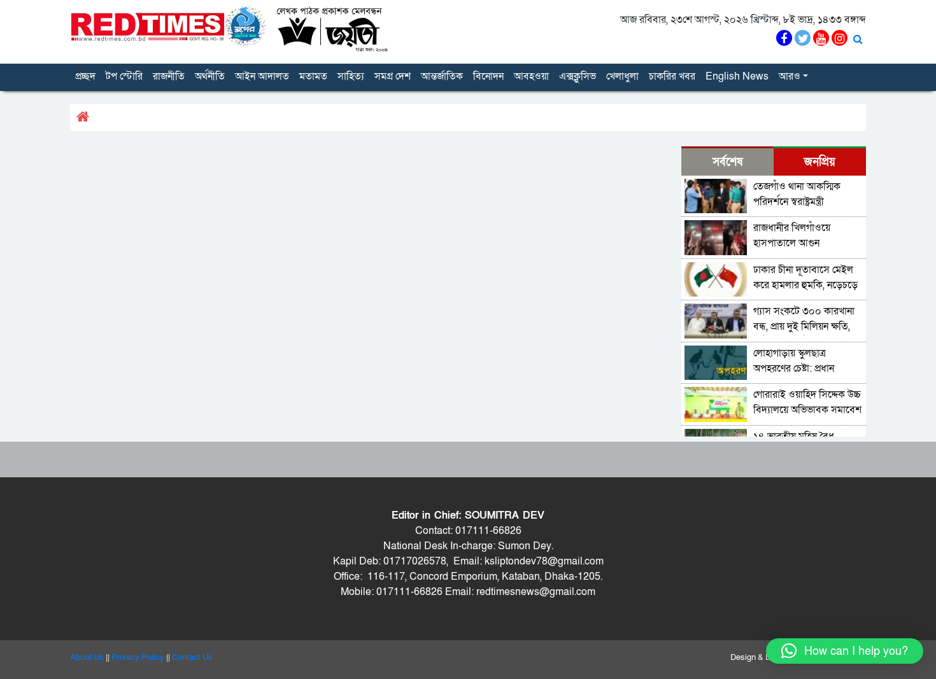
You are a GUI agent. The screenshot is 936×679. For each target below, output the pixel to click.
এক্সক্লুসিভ (577, 76)
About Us (87, 657)
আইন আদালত (262, 76)
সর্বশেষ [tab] (727, 162)
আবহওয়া (531, 76)
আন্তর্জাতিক (442, 76)
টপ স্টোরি (124, 76)
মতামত (313, 76)
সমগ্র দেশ (392, 76)
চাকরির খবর (672, 76)
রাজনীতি (169, 76)
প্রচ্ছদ (85, 76)
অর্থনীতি (210, 76)
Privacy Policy (137, 657)
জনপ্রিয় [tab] (819, 162)
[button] (844, 651)
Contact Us (192, 657)
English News (737, 76)
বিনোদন (488, 76)
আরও (789, 76)
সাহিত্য (350, 76)
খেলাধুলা (622, 76)
